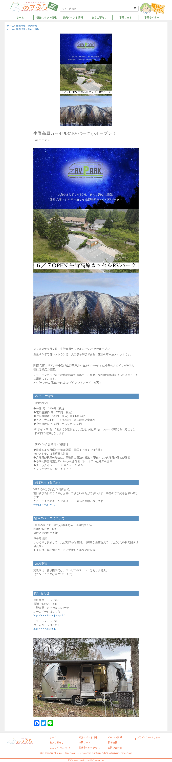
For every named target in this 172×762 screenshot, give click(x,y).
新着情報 (21, 26)
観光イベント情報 (73, 17)
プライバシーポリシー (149, 737)
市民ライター (151, 17)
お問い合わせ (115, 747)
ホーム (20, 17)
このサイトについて (60, 747)
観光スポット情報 (46, 17)
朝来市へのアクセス (89, 747)
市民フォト (125, 17)
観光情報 (32, 26)
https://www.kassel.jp (44, 628)
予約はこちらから (44, 504)
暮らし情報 (33, 29)
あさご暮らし (99, 17)
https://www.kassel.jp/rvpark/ (48, 615)
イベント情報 (115, 737)
